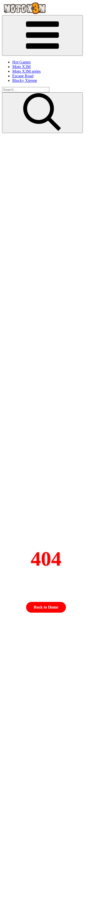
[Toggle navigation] (42, 35)
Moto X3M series (26, 71)
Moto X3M (21, 66)
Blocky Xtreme (24, 80)
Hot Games (21, 62)
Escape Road (22, 76)
